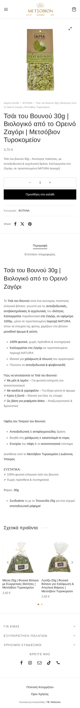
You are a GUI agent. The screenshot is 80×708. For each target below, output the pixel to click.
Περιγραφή (40, 245)
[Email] (39, 663)
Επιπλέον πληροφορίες (40, 254)
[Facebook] (15, 224)
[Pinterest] (29, 224)
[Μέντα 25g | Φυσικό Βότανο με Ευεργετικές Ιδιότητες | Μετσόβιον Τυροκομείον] (20, 557)
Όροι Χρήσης (40, 694)
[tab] (40, 245)
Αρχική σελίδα (11, 103)
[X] (22, 224)
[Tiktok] (49, 663)
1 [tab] (38, 604)
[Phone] (58, 663)
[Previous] (7, 562)
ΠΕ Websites (54, 702)
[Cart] (74, 9)
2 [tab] (41, 604)
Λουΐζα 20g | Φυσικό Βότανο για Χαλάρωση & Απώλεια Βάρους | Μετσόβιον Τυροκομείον (57, 586)
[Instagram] (30, 663)
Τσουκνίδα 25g (45, 500)
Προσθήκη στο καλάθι (40, 194)
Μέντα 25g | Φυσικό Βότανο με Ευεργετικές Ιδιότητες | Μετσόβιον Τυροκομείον (20, 584)
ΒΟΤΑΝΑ (27, 103)
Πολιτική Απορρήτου (40, 687)
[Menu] (6, 9)
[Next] (72, 562)
